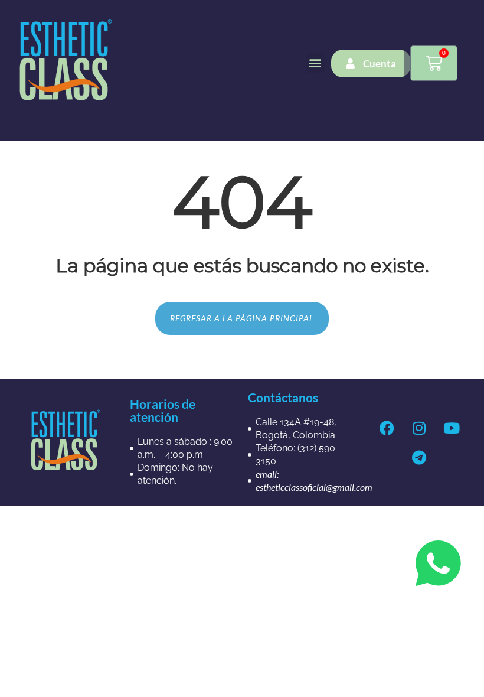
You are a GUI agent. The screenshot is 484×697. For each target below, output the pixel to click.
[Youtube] (451, 427)
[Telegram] (419, 457)
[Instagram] (419, 427)
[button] (315, 63)
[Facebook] (386, 427)
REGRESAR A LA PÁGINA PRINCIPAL (242, 318)
